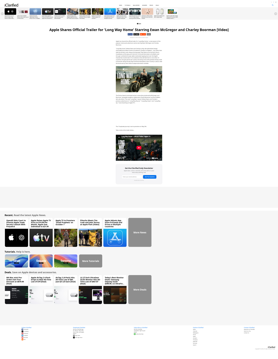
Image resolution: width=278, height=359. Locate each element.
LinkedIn (26, 335)
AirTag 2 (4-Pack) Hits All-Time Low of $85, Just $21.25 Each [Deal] (66, 279)
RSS (25, 339)
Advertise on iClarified (249, 329)
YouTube (26, 337)
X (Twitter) (26, 331)
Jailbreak (195, 341)
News (194, 329)
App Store (77, 335)
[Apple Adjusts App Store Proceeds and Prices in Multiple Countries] (110, 14)
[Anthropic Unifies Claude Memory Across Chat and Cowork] (147, 14)
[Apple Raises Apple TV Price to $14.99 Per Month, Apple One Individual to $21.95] (48, 14)
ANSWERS (144, 5)
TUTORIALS (127, 5)
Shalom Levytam (145, 37)
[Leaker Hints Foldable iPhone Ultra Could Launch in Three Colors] (23, 14)
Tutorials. (10, 251)
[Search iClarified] (272, 5)
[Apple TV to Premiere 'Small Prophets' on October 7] (97, 14)
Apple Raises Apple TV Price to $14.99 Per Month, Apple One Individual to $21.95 (47, 17)
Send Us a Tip (247, 331)
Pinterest (26, 333)
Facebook (26, 329)
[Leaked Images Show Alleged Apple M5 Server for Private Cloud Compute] (72, 14)
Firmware (195, 339)
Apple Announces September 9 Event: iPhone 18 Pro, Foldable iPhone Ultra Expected (35, 17)
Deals (194, 336)
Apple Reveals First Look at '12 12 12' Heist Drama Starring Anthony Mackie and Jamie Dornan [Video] (135, 17)
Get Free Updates (150, 177)
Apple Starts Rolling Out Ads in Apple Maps (159, 16)
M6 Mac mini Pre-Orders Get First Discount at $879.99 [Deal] (59, 17)
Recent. (9, 215)
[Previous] (2, 13)
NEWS (120, 5)
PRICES (151, 5)
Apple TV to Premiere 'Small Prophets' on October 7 (96, 17)
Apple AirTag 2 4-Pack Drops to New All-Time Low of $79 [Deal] (41, 279)
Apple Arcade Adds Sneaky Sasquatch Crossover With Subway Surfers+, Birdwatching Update (172, 17)
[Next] (275, 13)
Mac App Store (78, 337)
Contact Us (246, 333)
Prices (194, 334)
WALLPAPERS (136, 5)
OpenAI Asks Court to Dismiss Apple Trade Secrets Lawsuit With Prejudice (9, 17)
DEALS (157, 5)
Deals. (8, 272)
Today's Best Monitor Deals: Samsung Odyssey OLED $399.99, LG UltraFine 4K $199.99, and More (114, 281)
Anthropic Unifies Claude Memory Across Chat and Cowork (147, 17)
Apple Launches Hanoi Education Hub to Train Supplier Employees (122, 17)
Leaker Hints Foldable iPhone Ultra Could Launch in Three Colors (23, 17)
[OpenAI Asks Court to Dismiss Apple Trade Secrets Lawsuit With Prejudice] (10, 14)
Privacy (273, 349)
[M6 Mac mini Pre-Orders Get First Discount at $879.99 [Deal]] (60, 14)
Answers (195, 338)
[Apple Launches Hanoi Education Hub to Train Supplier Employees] (122, 14)
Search (194, 345)
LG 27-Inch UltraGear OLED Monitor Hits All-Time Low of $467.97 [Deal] (90, 280)
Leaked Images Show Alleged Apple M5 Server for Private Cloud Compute (72, 17)
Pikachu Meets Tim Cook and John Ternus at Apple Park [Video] (84, 17)
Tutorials (195, 331)
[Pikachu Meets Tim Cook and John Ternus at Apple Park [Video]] (85, 14)
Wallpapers (196, 333)
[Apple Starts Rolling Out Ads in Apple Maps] (160, 14)
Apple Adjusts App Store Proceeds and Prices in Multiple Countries (109, 17)
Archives (195, 343)
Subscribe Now (139, 334)
